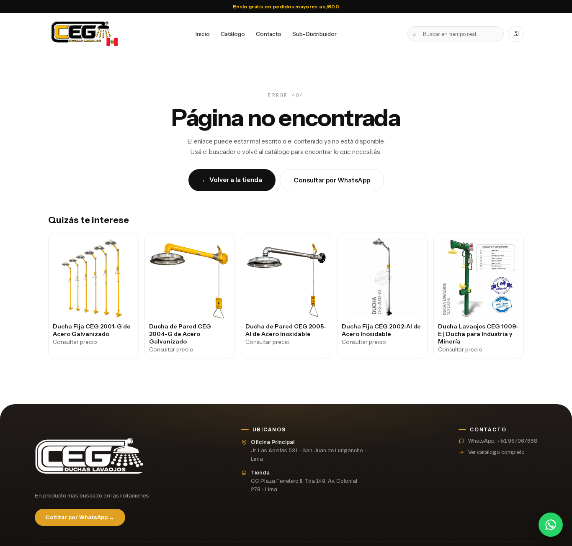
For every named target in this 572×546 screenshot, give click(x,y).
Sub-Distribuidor (314, 34)
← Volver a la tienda (232, 180)
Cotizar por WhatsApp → (80, 517)
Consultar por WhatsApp (332, 180)
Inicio (203, 34)
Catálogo (233, 34)
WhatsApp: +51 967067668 (502, 441)
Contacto (268, 34)
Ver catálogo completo (496, 452)
